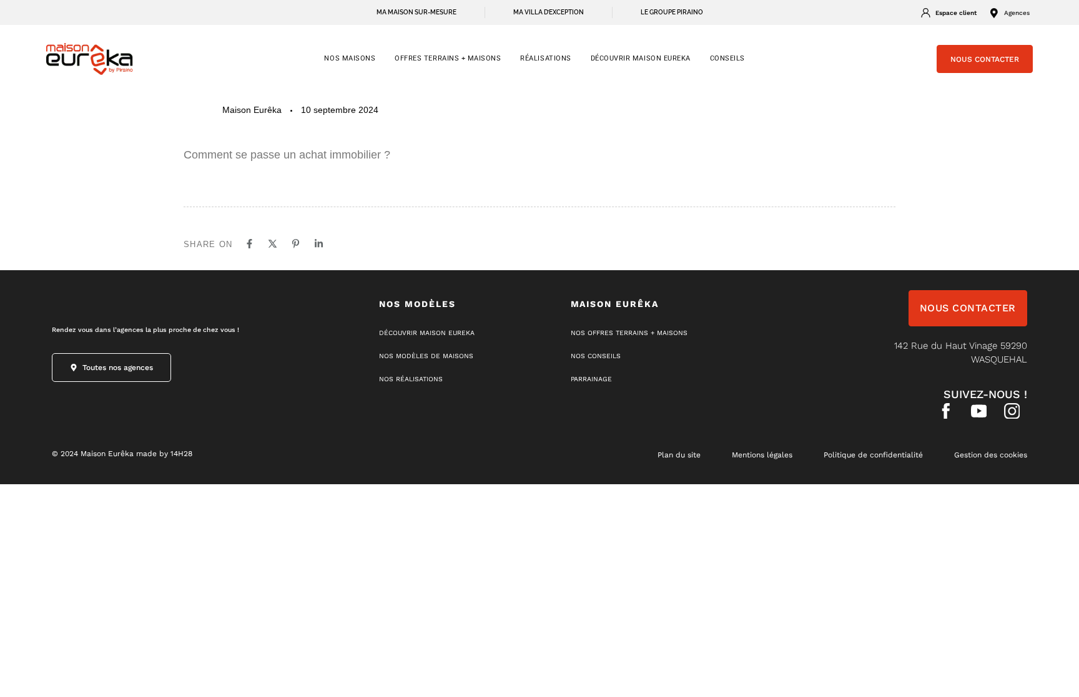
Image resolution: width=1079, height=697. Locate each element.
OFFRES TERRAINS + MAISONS (448, 58)
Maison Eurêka (252, 110)
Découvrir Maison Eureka (641, 58)
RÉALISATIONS (545, 58)
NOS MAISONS (349, 58)
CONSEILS (727, 58)
